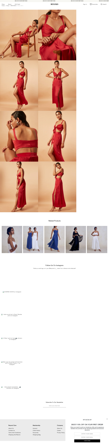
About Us (11, 428)
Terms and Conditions (15, 432)
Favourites (35, 432)
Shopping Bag (37, 434)
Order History (36, 430)
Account (35, 428)
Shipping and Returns (14, 434)
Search (104, 4)
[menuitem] (3, 4)
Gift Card (17, 4)
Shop (3, 4)
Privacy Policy (61, 432)
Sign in (85, 4)
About (9, 4)
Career (59, 430)
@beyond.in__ (53, 268)
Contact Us (12, 430)
